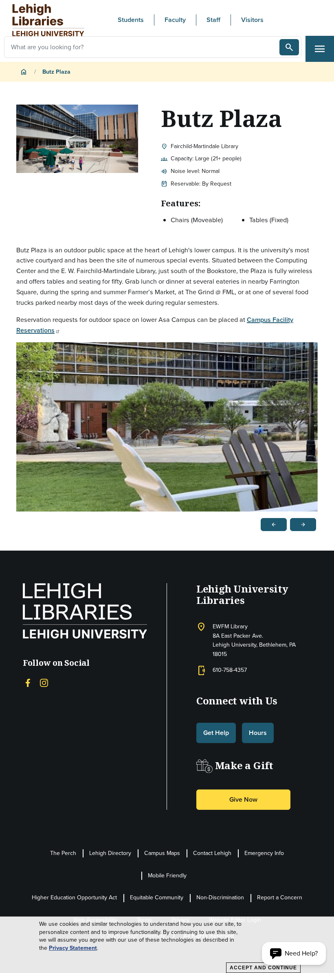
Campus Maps (162, 853)
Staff (213, 19)
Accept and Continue (263, 968)
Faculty (175, 19)
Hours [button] (258, 732)
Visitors (252, 19)
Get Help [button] (216, 732)
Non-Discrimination (220, 897)
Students (131, 19)
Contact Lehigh (212, 853)
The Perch (63, 853)
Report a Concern (279, 897)
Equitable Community (156, 897)
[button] (294, 953)
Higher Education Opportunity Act (74, 897)
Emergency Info (264, 853)
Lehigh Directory (110, 853)
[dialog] (167, 945)
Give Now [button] (243, 799)
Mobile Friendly (167, 875)
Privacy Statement (73, 948)
